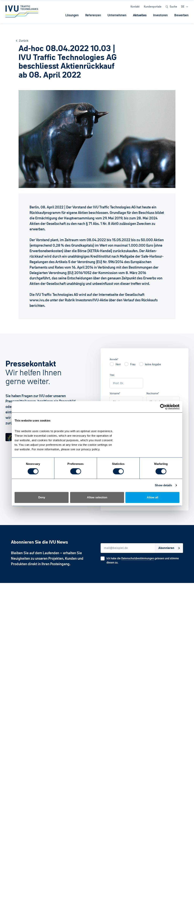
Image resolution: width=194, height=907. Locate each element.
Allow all (152, 497)
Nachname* (152, 393)
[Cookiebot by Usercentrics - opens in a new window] (162, 407)
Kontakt (135, 6)
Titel (112, 375)
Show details (163, 485)
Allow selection (97, 497)
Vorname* (115, 393)
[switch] (75, 471)
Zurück (23, 40)
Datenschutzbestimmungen (137, 558)
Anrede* (114, 359)
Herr (118, 364)
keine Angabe (153, 364)
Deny (41, 497)
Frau (132, 364)
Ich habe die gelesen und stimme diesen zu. (142, 560)
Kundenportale (152, 6)
